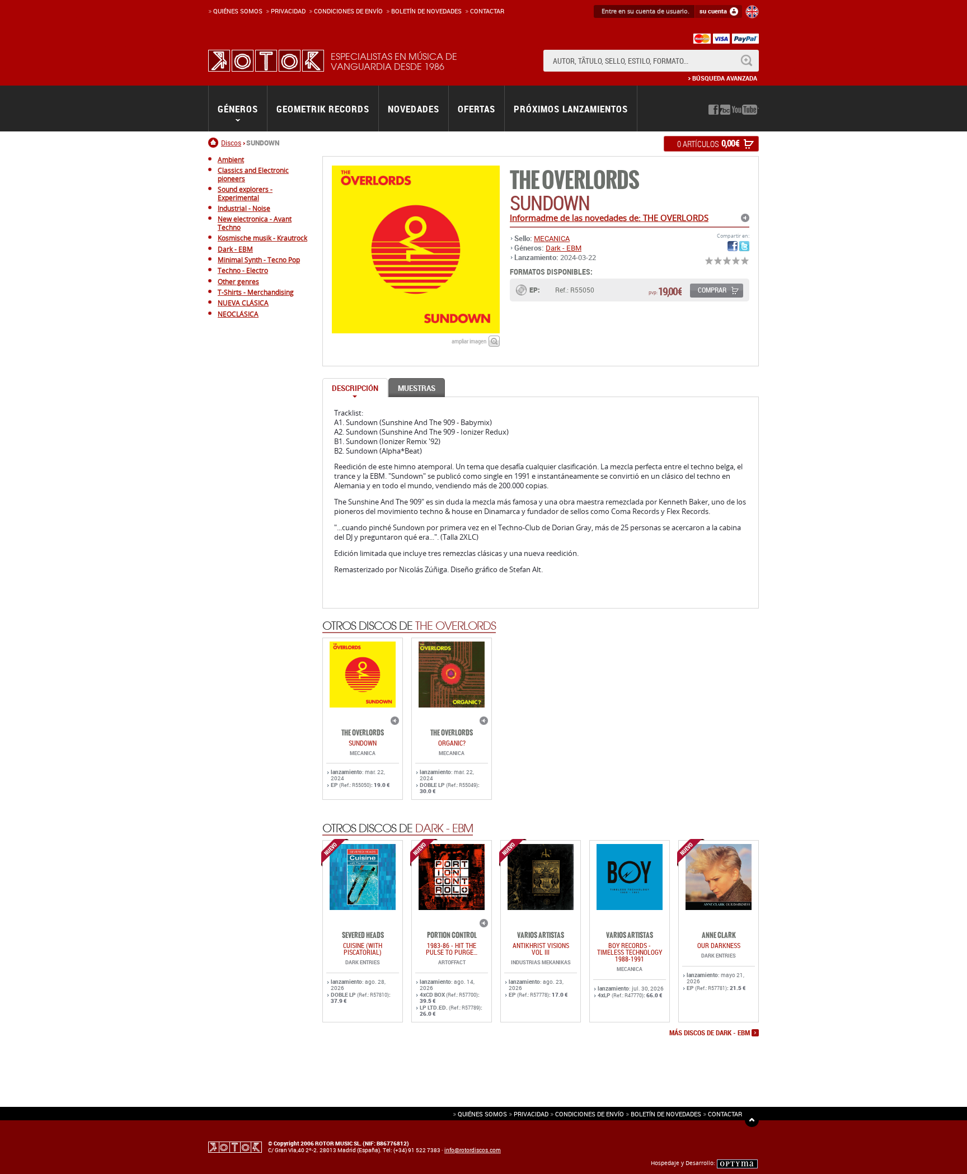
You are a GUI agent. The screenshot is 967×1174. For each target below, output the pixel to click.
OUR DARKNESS (718, 945)
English (752, 11)
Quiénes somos (237, 11)
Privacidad (288, 11)
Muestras (416, 388)
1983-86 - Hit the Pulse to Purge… (451, 948)
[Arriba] (752, 1120)
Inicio (214, 143)
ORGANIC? (452, 742)
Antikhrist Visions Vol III (541, 948)
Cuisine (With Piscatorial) (362, 948)
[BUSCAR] (746, 60)
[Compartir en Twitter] (744, 246)
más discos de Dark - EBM (709, 1033)
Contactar (487, 11)
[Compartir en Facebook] (732, 246)
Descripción (355, 388)
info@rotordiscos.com (472, 1150)
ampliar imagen (469, 341)
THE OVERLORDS (574, 180)
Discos (231, 142)
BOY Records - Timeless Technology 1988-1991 (629, 952)
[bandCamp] (725, 110)
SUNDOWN (363, 742)
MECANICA (552, 238)
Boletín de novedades (426, 11)
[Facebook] (713, 110)
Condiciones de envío (589, 1114)
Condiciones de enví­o (348, 11)
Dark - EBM (563, 248)
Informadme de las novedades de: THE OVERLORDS (609, 217)
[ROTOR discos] (266, 61)
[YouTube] (745, 110)
